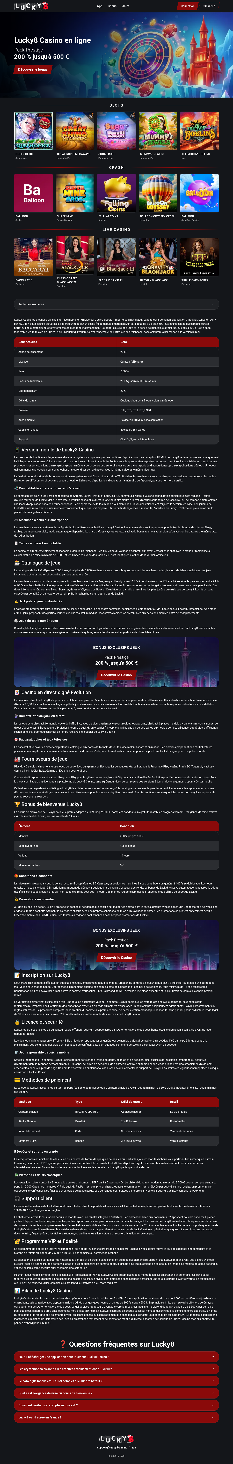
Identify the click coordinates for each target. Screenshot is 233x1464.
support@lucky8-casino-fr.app (116, 1447)
